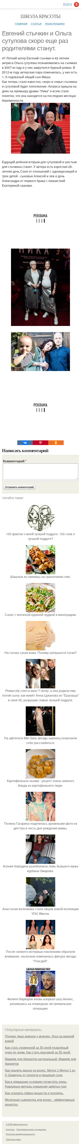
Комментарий (15, 461)
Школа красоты (40, 16)
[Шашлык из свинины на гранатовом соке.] (40, 572)
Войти (67, 4)
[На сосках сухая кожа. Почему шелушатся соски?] (40, 648)
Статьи (36, 23)
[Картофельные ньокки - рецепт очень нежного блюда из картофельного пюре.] (40, 776)
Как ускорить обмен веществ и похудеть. (34, 1093)
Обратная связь (13, 1139)
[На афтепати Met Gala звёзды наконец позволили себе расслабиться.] (40, 733)
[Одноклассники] (56, 442)
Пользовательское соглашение (31, 1129)
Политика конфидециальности (20, 1134)
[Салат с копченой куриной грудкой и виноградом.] (40, 610)
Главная (21, 23)
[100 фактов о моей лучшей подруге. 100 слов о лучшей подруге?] (40, 529)
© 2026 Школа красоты (17, 1124)
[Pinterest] (40, 442)
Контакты (10, 1129)
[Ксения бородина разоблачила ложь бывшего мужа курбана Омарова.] (40, 861)
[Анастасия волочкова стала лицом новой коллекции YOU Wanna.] (40, 904)
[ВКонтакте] (25, 442)
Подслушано (55, 23)
